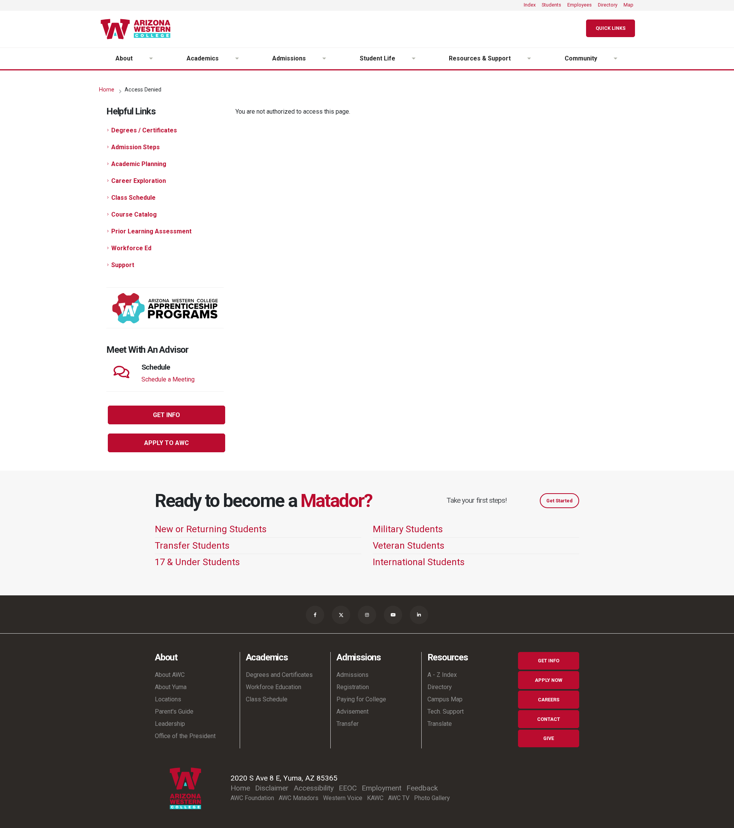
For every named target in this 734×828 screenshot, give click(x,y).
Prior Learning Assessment (151, 231)
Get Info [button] (166, 415)
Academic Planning (138, 164)
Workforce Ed (131, 248)
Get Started (559, 501)
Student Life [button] (377, 58)
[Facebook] (315, 615)
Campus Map (445, 699)
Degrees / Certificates (144, 130)
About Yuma (171, 687)
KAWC (375, 798)
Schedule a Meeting (168, 379)
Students (551, 5)
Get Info (548, 660)
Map (628, 5)
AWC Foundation (252, 798)
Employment (381, 788)
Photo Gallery (432, 798)
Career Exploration (138, 180)
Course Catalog (134, 214)
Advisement (352, 711)
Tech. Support (445, 711)
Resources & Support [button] (480, 58)
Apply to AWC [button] (166, 443)
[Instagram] (367, 615)
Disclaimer (272, 788)
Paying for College (361, 699)
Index (530, 5)
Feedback (422, 788)
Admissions (352, 674)
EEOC (348, 788)
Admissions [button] (289, 58)
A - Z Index (442, 674)
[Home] (138, 29)
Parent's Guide (174, 711)
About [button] (124, 58)
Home (106, 89)
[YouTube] (393, 615)
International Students (418, 562)
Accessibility (314, 788)
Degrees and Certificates (279, 674)
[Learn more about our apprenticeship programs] (165, 307)
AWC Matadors (298, 798)
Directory (607, 5)
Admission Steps (135, 147)
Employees (579, 5)
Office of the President (185, 736)
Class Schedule (133, 197)
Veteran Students (408, 545)
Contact (548, 719)
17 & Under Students (197, 562)
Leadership (170, 723)
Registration (352, 687)
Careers (548, 699)
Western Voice (342, 798)
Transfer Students (192, 545)
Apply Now (548, 680)
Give (548, 738)
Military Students (408, 529)
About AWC (170, 674)
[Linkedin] (419, 615)
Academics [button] (203, 58)
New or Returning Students (210, 529)
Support (122, 265)
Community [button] (581, 58)
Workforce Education (273, 687)
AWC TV (398, 798)
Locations (168, 699)
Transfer (347, 723)
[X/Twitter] (341, 615)
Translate (439, 723)
